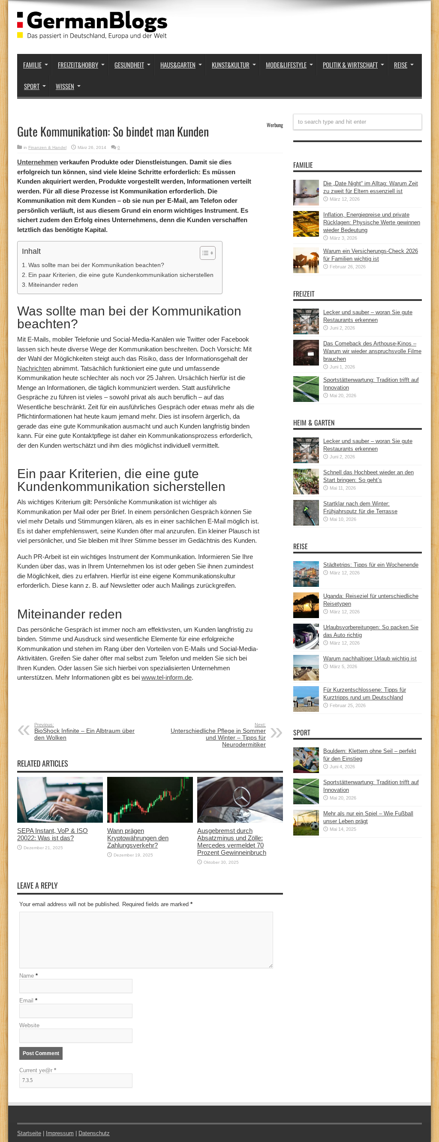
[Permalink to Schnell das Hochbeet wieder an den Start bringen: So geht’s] (306, 492)
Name (26, 975)
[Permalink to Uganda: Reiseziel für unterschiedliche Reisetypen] (306, 616)
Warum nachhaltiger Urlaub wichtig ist (370, 658)
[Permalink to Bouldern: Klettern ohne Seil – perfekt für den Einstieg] (306, 771)
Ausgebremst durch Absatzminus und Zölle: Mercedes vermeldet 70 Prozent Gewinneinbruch (231, 841)
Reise (400, 64)
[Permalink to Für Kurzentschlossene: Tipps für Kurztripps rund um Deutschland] (306, 710)
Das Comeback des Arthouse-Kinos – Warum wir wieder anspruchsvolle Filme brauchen (372, 351)
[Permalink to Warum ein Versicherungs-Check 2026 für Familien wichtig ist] (306, 271)
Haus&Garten (177, 64)
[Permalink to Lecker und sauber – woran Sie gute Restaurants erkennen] (306, 332)
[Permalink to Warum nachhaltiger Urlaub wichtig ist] (306, 678)
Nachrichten (34, 368)
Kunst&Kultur (231, 64)
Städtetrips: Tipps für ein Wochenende (370, 565)
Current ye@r (37, 1070)
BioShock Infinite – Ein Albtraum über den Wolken (84, 731)
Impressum (60, 1133)
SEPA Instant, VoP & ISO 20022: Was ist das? (52, 834)
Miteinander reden (53, 284)
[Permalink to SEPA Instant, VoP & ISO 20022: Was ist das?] (60, 821)
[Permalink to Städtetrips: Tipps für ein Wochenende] (306, 585)
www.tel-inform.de (166, 677)
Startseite (29, 1133)
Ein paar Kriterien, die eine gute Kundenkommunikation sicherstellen (120, 274)
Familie (32, 64)
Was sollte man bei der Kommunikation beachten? (96, 265)
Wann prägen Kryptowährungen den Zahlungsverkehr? (137, 838)
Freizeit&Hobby (78, 64)
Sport (31, 86)
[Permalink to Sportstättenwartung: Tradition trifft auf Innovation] (306, 400)
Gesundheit (129, 64)
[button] (203, 253)
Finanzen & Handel (47, 147)
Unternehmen (37, 162)
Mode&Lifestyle (286, 64)
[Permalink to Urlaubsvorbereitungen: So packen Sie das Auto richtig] (306, 647)
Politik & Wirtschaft (350, 64)
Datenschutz (94, 1133)
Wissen (65, 86)
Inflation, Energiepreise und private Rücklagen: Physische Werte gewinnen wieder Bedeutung (371, 222)
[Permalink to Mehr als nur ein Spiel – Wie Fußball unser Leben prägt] (306, 833)
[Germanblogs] (92, 32)
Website (29, 1025)
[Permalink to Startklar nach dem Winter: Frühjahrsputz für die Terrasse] (306, 523)
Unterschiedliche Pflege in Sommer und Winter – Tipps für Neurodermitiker (218, 735)
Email (26, 1000)
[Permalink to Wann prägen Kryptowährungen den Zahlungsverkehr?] (150, 821)
